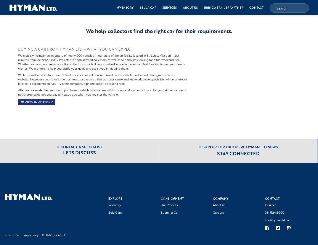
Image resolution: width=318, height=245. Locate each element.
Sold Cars (115, 212)
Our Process (169, 205)
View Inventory (38, 102)
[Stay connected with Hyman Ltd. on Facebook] (267, 228)
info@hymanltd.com (278, 220)
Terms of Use (11, 235)
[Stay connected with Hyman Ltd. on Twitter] (278, 228)
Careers (218, 212)
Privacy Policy (31, 235)
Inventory (124, 8)
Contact (256, 8)
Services (169, 8)
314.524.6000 (274, 212)
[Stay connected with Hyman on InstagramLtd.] (289, 228)
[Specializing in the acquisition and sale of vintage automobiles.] (33, 7)
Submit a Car (170, 212)
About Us (190, 8)
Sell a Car (148, 8)
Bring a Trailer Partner (223, 8)
